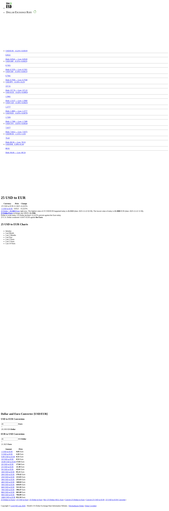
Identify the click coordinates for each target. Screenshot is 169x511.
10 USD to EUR (7, 459)
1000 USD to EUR (8, 497)
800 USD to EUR (7, 492)
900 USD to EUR (7, 495)
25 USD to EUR (7, 467)
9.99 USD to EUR (8, 457)
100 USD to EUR (7, 472)
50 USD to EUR (7, 469)
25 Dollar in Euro (36, 500)
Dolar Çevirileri (90, 506)
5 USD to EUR (7, 454)
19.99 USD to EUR (8, 462)
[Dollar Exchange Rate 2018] (9, 8)
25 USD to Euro (22, 500)
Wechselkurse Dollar (76, 506)
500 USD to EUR (7, 485)
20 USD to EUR (7, 464)
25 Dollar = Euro (10, 211)
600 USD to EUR (7, 487)
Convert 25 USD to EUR (95, 500)
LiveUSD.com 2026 (18, 506)
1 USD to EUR (7, 209)
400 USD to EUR (7, 482)
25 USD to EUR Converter (116, 500)
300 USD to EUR (7, 480)
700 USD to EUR (7, 490)
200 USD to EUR (7, 474)
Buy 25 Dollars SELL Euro (54, 500)
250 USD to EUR (7, 477)
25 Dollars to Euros (8, 500)
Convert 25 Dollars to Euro (75, 500)
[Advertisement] (84, 32)
